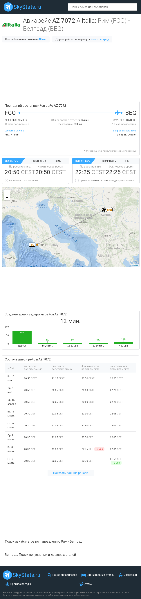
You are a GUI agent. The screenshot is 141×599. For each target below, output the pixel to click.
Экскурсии (130, 574)
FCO (32, 244)
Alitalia (42, 39)
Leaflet (135, 265)
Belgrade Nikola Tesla (124, 130)
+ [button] (7, 192)
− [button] (7, 197)
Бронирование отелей (100, 574)
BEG (109, 210)
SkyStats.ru (27, 7)
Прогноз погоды (20, 584)
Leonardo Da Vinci (14, 130)
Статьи (88, 584)
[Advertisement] (70, 71)
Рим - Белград (100, 39)
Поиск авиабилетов (65, 574)
